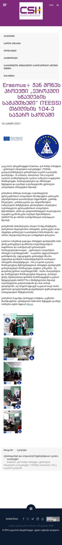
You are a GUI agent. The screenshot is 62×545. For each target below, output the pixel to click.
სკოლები (22, 450)
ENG (51, 5)
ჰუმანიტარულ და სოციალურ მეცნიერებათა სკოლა (31, 456)
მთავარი (8, 450)
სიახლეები (9, 36)
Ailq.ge (30, 304)
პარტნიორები (11, 58)
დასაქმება (9, 76)
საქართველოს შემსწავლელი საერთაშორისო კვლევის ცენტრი (31, 67)
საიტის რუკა (12, 518)
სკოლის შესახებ (12, 43)
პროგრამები (10, 51)
